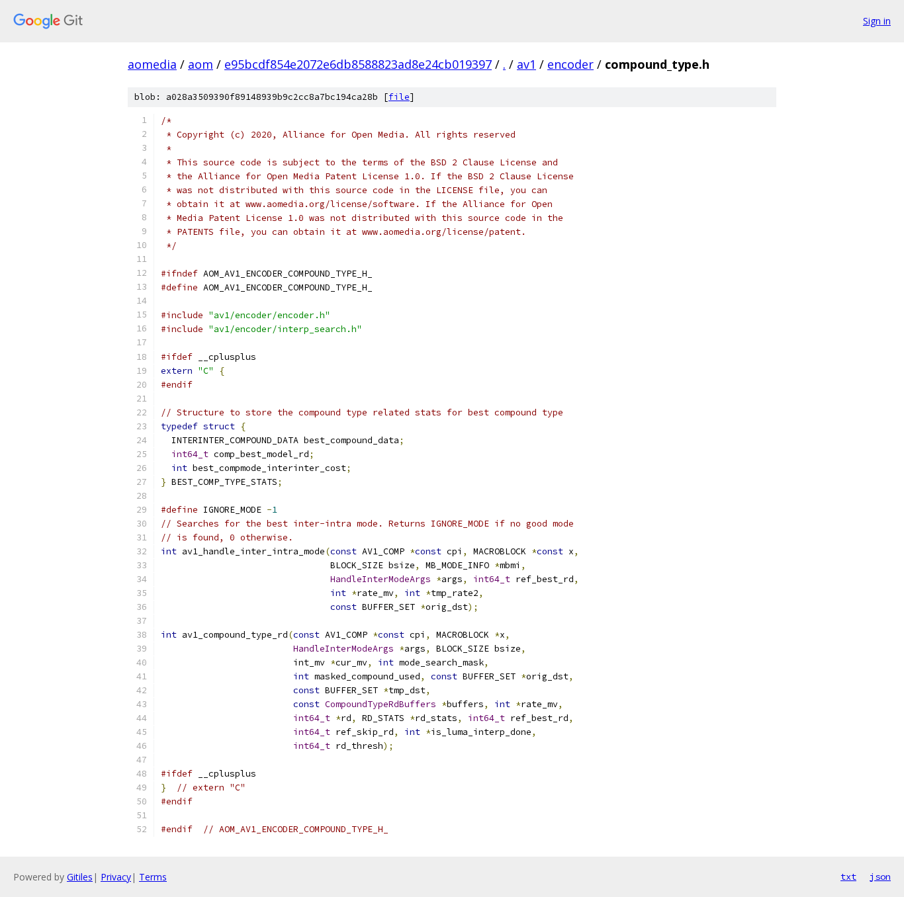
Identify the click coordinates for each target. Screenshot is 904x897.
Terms (153, 877)
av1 (526, 64)
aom (200, 64)
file (399, 97)
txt (848, 876)
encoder (570, 64)
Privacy (116, 877)
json (880, 876)
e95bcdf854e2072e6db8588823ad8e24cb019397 (358, 64)
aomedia (152, 64)
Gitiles (80, 877)
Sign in (877, 21)
